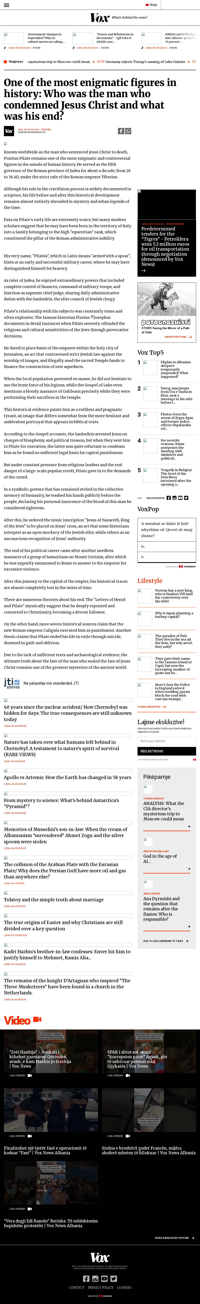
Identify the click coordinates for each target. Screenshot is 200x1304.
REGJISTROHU (152, 751)
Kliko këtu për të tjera (175, 337)
